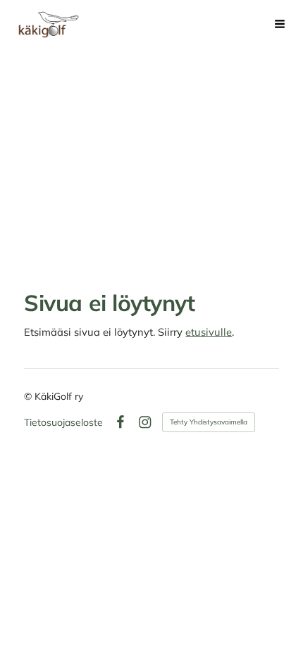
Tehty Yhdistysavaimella (208, 422)
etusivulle (208, 332)
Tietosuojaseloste (63, 422)
